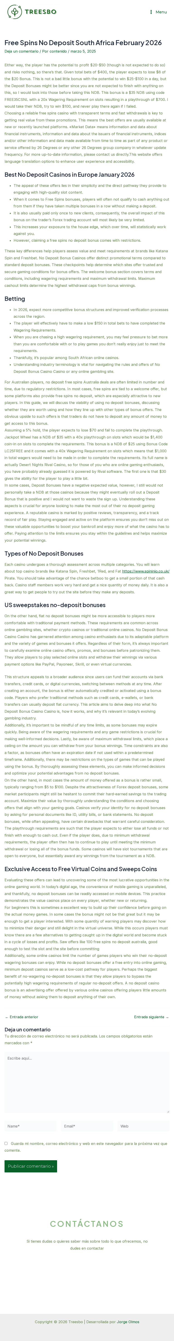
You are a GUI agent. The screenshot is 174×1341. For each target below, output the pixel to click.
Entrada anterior (21, 1017)
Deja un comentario (22, 51)
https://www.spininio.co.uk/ (145, 571)
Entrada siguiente (151, 1017)
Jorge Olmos (128, 1322)
